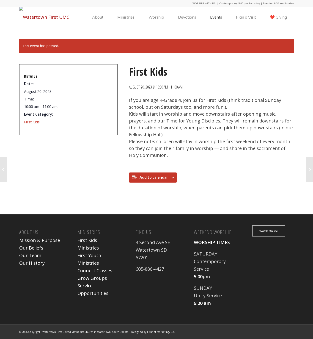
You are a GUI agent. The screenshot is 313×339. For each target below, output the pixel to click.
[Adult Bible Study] (3, 169)
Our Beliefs (31, 248)
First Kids (32, 122)
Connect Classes (94, 270)
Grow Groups (92, 278)
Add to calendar (154, 177)
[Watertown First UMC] (44, 17)
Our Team (30, 255)
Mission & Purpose (39, 240)
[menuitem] (97, 17)
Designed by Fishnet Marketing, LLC (153, 331)
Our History (32, 263)
